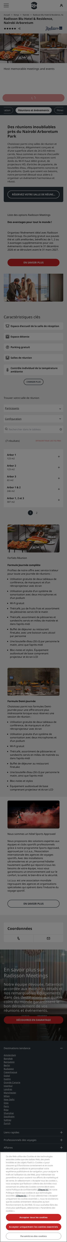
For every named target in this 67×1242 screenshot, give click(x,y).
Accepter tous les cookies (33, 1217)
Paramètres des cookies (33, 1236)
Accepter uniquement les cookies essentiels (33, 1226)
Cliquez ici (43, 1189)
